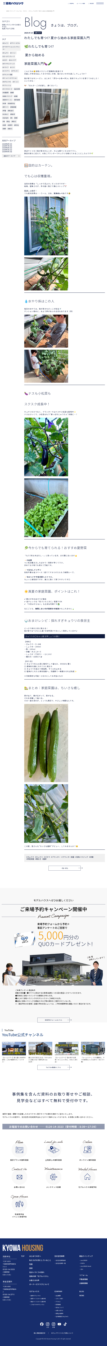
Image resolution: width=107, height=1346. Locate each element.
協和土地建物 (59, 1313)
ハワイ (13, 67)
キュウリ (39, 857)
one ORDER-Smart (86, 1266)
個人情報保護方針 (39, 1333)
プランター (56, 857)
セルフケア (13, 60)
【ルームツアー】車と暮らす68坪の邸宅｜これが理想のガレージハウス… (14, 1059)
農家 (45, 859)
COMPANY (58, 1291)
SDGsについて (60, 1307)
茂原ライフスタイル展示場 (38, 1298)
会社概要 (58, 1295)
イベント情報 (82, 3)
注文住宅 (5, 118)
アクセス (58, 1301)
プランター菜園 (68, 857)
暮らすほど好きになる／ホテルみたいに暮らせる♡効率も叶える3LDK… (40, 1059)
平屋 (4, 111)
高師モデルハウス (36, 1295)
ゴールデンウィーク (9, 56)
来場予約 (72, 3)
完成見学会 (12, 103)
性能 (31, 1264)
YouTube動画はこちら (53, 1067)
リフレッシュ (7, 85)
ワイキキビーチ (7, 89)
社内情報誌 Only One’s (62, 1316)
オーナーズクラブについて (39, 1284)
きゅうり (30, 857)
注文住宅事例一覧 (61, 1263)
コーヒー (13, 53)
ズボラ (47, 857)
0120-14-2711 (9, 1294)
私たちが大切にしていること (40, 1260)
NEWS (81, 1295)
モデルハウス (7, 82)
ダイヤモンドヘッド (9, 63)
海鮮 (16, 118)
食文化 (10, 129)
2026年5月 (5, 150)
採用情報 (58, 1304)
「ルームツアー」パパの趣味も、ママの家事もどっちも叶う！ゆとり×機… (92, 1059)
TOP (22, 1256)
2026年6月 (5, 148)
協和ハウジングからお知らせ (11, 26)
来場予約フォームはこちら (53, 1020)
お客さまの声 (34, 1280)
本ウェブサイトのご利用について (62, 1333)
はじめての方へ (35, 1256)
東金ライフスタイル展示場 (38, 1301)
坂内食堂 (17, 100)
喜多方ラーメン (7, 100)
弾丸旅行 (11, 111)
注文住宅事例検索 (61, 1260)
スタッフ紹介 (59, 1298)
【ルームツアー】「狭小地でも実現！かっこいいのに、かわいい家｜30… (66, 1059)
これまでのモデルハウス (37, 1304)
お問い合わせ (59, 1310)
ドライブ (5, 67)
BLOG (81, 1291)
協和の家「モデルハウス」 (39, 1276)
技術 (31, 1268)
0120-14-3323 (55, 1126)
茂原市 (10, 125)
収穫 (91, 857)
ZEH (82, 1269)
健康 (12, 92)
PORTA (83, 1263)
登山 (8, 121)
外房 (4, 103)
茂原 (4, 125)
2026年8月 (5, 144)
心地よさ (5, 114)
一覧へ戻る (64, 868)
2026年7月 (5, 146)
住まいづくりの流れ (36, 1272)
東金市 (13, 114)
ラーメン (16, 82)
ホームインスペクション (10, 78)
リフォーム (83, 1275)
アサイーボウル (15, 43)
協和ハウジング (82, 857)
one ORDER (84, 1260)
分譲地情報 (83, 1283)
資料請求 (92, 3)
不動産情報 (83, 1279)
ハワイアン (6, 71)
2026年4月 (5, 151)
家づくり (5, 107)
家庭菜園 (30, 859)
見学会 (17, 125)
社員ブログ (38, 33)
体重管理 (5, 92)
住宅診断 (17, 89)
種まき (38, 859)
